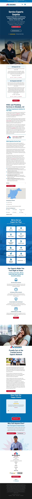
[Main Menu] (25, 4)
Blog (16, 468)
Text (12, 77)
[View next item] (18, 415)
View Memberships (20, 433)
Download (20, 77)
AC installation (13, 127)
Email (16, 77)
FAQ (16, 463)
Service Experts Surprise (14, 114)
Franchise (16, 467)
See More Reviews (15, 418)
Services (16, 462)
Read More (16, 407)
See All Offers (15, 100)
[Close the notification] (25, 1)
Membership (16, 470)
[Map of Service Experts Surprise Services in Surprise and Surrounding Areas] (16, 193)
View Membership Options (15, 30)
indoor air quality (8, 120)
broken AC (18, 113)
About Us (15, 317)
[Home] (11, 4)
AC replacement (13, 158)
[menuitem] (10, 495)
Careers (16, 465)
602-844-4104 (9, 204)
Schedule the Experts (15, 26)
